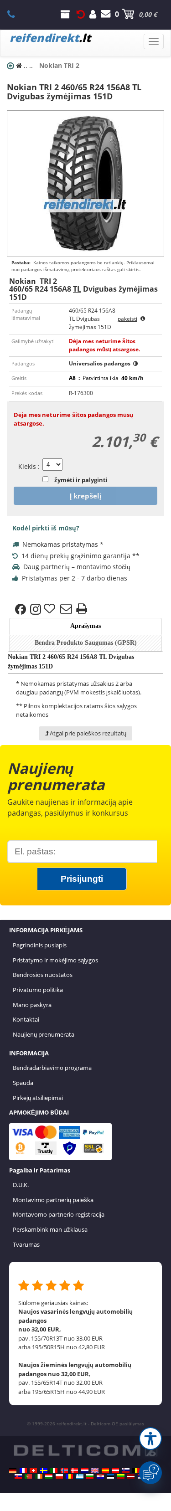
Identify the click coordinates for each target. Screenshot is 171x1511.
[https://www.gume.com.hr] (100, 1476)
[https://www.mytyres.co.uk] (94, 1470)
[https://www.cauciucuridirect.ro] (69, 1476)
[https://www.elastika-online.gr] (79, 1476)
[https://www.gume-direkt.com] (126, 1470)
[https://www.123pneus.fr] (23, 1470)
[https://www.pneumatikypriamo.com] (18, 1476)
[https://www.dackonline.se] (43, 1470)
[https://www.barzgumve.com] (89, 1476)
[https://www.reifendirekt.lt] (120, 1476)
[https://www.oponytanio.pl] (59, 1476)
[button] (150, 1438)
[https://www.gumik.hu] (48, 1476)
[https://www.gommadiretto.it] (53, 1470)
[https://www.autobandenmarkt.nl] (84, 1470)
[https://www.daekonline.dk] (74, 1470)
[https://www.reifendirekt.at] (115, 1470)
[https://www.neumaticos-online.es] (105, 1470)
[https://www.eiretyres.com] (38, 1476)
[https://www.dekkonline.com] (64, 1470)
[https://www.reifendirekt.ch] (33, 1470)
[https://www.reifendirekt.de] (12, 1470)
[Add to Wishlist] (50, 609)
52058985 (16, 14)
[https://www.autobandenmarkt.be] (136, 1470)
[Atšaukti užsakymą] (81, 14)
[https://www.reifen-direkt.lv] (131, 1476)
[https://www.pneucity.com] (28, 1476)
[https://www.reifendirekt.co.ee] (110, 1476)
